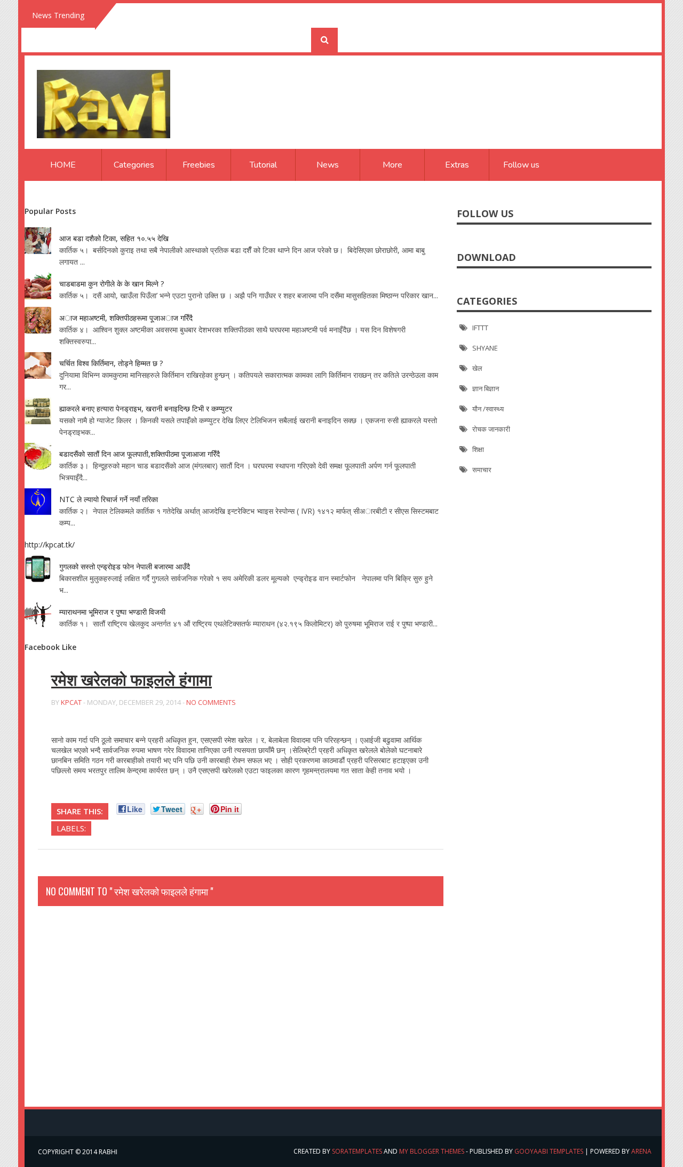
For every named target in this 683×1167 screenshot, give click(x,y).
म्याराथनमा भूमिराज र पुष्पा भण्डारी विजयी (112, 612)
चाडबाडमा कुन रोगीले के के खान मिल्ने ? (111, 284)
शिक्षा (478, 449)
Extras (457, 165)
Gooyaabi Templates (548, 1151)
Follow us (521, 165)
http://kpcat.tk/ (50, 544)
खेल (477, 368)
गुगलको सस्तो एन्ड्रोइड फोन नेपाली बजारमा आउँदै (124, 566)
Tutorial (263, 165)
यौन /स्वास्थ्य (488, 409)
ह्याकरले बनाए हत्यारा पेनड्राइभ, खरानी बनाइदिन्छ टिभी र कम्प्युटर (145, 408)
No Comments (211, 702)
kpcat (71, 702)
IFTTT (480, 327)
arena (641, 1151)
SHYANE (485, 348)
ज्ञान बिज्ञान (485, 388)
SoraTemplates (357, 1151)
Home (63, 165)
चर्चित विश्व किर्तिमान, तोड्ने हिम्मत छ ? (111, 363)
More (392, 165)
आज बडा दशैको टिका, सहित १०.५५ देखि (114, 238)
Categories (134, 165)
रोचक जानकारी (491, 429)
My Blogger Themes (431, 1151)
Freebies (198, 165)
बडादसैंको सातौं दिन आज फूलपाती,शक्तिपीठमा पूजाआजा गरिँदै (139, 454)
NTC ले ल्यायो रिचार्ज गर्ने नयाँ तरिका (108, 499)
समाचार (481, 469)
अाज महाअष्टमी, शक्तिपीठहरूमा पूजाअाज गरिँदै (126, 318)
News (327, 165)
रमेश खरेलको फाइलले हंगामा (131, 680)
